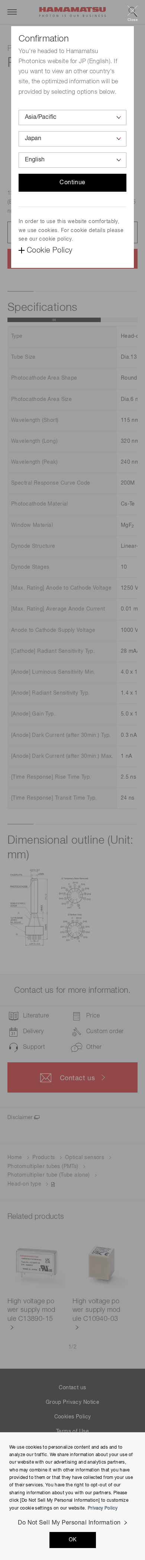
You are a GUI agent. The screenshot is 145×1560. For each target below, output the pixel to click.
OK (73, 1539)
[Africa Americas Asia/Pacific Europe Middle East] (72, 117)
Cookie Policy (49, 250)
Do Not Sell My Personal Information (69, 1523)
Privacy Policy (102, 1508)
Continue (72, 183)
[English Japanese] (72, 160)
